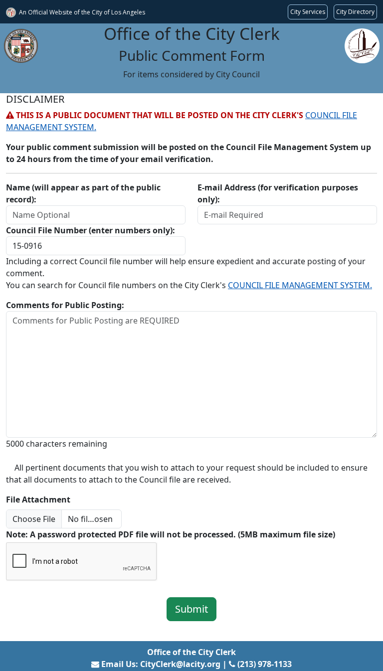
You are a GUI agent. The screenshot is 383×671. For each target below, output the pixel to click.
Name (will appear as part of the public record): (83, 193)
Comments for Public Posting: (65, 305)
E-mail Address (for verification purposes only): (277, 193)
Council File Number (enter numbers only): (90, 230)
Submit (191, 609)
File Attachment (38, 499)
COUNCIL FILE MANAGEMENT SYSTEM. (300, 285)
